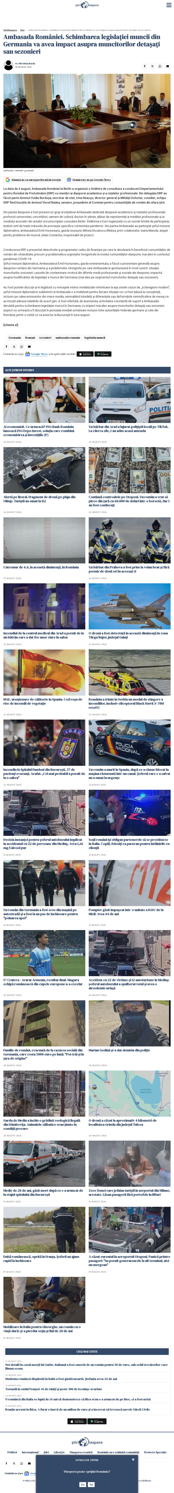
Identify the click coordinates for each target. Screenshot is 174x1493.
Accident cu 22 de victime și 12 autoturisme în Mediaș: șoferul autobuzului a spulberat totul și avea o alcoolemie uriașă (129, 984)
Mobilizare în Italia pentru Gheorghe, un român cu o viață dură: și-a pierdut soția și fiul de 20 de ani (42, 1329)
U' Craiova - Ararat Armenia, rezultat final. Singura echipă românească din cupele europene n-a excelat (42, 982)
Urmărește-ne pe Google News (92, 179)
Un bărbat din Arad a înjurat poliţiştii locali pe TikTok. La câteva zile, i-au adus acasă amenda (129, 429)
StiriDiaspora (10, 30)
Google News (39, 354)
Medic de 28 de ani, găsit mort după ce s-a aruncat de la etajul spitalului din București (43, 1192)
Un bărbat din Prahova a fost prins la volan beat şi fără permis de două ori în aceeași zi (129, 569)
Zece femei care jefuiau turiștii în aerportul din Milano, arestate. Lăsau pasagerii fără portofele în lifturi (129, 1192)
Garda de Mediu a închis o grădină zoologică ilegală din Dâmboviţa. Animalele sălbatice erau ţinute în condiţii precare (41, 1124)
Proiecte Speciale (155, 1452)
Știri (22, 30)
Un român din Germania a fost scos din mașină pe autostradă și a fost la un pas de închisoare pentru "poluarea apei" (40, 914)
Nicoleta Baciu (27, 63)
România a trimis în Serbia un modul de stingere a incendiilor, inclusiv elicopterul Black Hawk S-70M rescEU (126, 703)
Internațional (30, 1452)
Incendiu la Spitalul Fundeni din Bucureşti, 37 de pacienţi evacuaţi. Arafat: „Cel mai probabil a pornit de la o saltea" (44, 774)
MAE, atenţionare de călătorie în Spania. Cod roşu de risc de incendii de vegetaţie (42, 701)
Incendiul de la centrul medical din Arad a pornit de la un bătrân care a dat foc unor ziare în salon (43, 635)
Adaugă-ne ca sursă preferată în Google (36, 179)
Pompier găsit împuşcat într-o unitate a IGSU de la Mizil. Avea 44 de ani (126, 912)
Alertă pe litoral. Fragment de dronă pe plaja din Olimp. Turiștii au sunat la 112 (39, 499)
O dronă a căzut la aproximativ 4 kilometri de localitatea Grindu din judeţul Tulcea (123, 1122)
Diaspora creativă (81, 1452)
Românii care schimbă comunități (118, 1452)
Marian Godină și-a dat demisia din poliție (119, 1050)
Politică (12, 1452)
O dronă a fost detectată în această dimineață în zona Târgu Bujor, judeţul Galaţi (128, 635)
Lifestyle (59, 1452)
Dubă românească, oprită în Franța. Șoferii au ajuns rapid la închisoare (41, 1259)
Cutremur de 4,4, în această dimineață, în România (41, 567)
